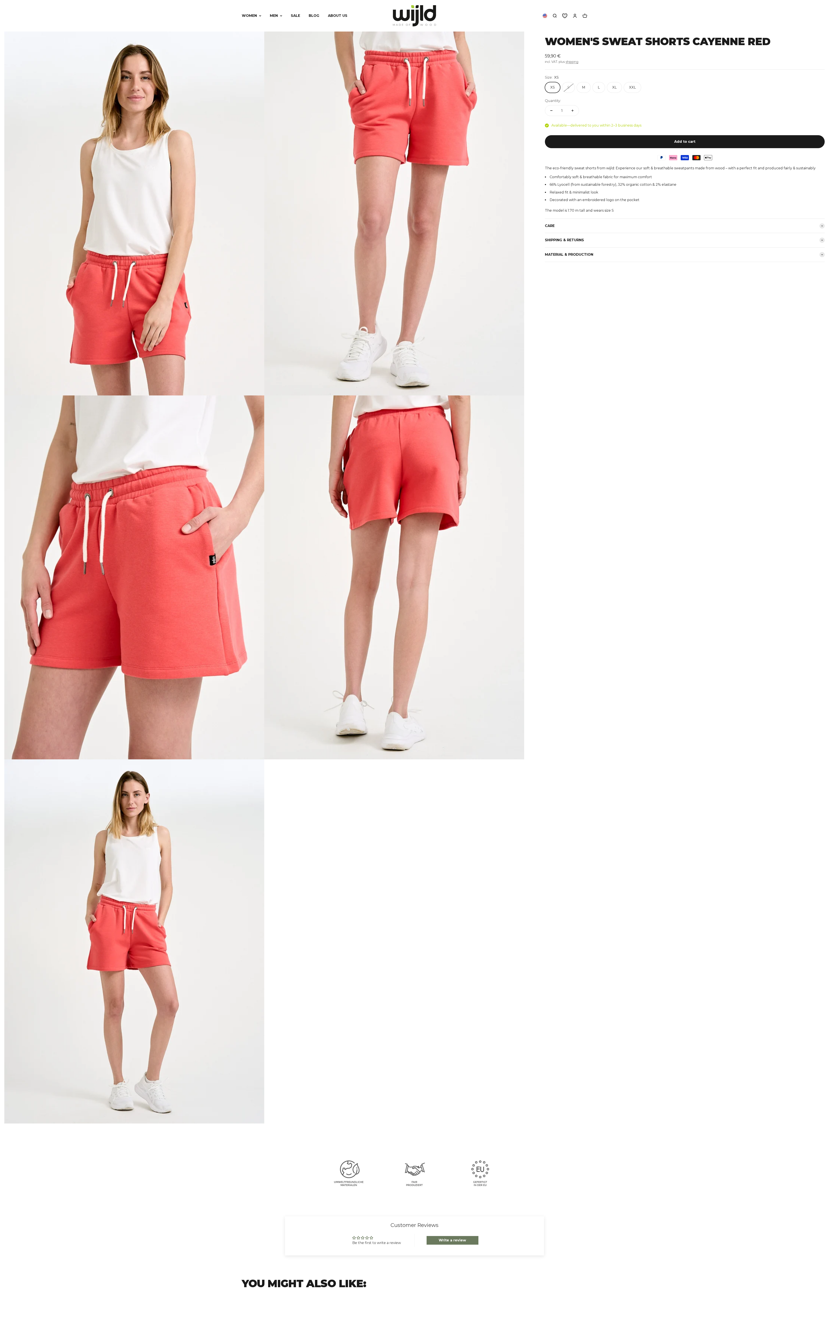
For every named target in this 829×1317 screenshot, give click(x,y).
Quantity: (553, 101)
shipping (572, 62)
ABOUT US (337, 16)
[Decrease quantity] (551, 110)
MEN (274, 16)
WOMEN (249, 16)
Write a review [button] (452, 1240)
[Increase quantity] (572, 110)
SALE (295, 16)
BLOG (314, 16)
